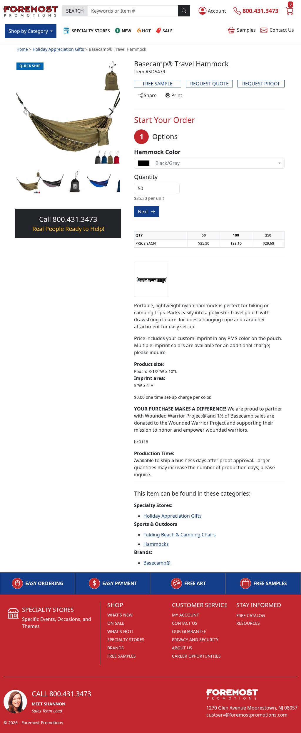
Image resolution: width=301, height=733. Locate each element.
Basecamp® (156, 563)
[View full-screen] (113, 66)
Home (22, 49)
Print (176, 95)
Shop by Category (29, 31)
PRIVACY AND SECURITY (195, 639)
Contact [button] (282, 30)
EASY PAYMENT (119, 583)
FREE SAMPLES (270, 583)
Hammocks (156, 544)
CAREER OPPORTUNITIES (196, 656)
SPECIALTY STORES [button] (91, 30)
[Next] (110, 111)
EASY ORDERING (44, 583)
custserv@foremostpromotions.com (246, 715)
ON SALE (115, 623)
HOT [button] (146, 30)
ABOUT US (182, 648)
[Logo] (31, 10)
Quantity (146, 176)
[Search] (184, 10)
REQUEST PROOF (261, 83)
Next (143, 211)
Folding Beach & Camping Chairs (179, 534)
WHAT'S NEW (120, 615)
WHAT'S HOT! (120, 631)
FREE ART (195, 583)
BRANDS (115, 648)
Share (150, 95)
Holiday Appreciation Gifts (58, 49)
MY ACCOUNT (185, 615)
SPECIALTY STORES (125, 639)
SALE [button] (168, 30)
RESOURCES (248, 623)
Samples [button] (246, 30)
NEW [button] (126, 30)
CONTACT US (184, 623)
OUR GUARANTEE (189, 631)
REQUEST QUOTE (209, 83)
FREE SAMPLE (158, 83)
